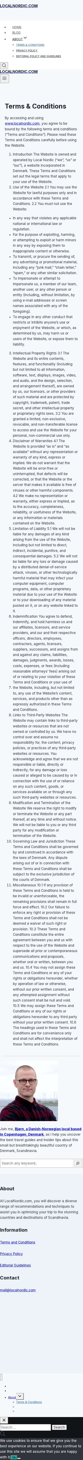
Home (16, 27)
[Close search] (4, 1420)
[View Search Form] (4, 65)
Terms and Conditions (17, 1242)
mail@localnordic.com (18, 1290)
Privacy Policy (26, 50)
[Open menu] (4, 78)
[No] (19, 1458)
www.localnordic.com (22, 123)
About (12, 1397)
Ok (14, 1457)
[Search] (78, 1163)
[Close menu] (1, 1377)
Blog (16, 32)
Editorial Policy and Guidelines (38, 56)
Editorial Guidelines (15, 1265)
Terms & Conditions (30, 44)
